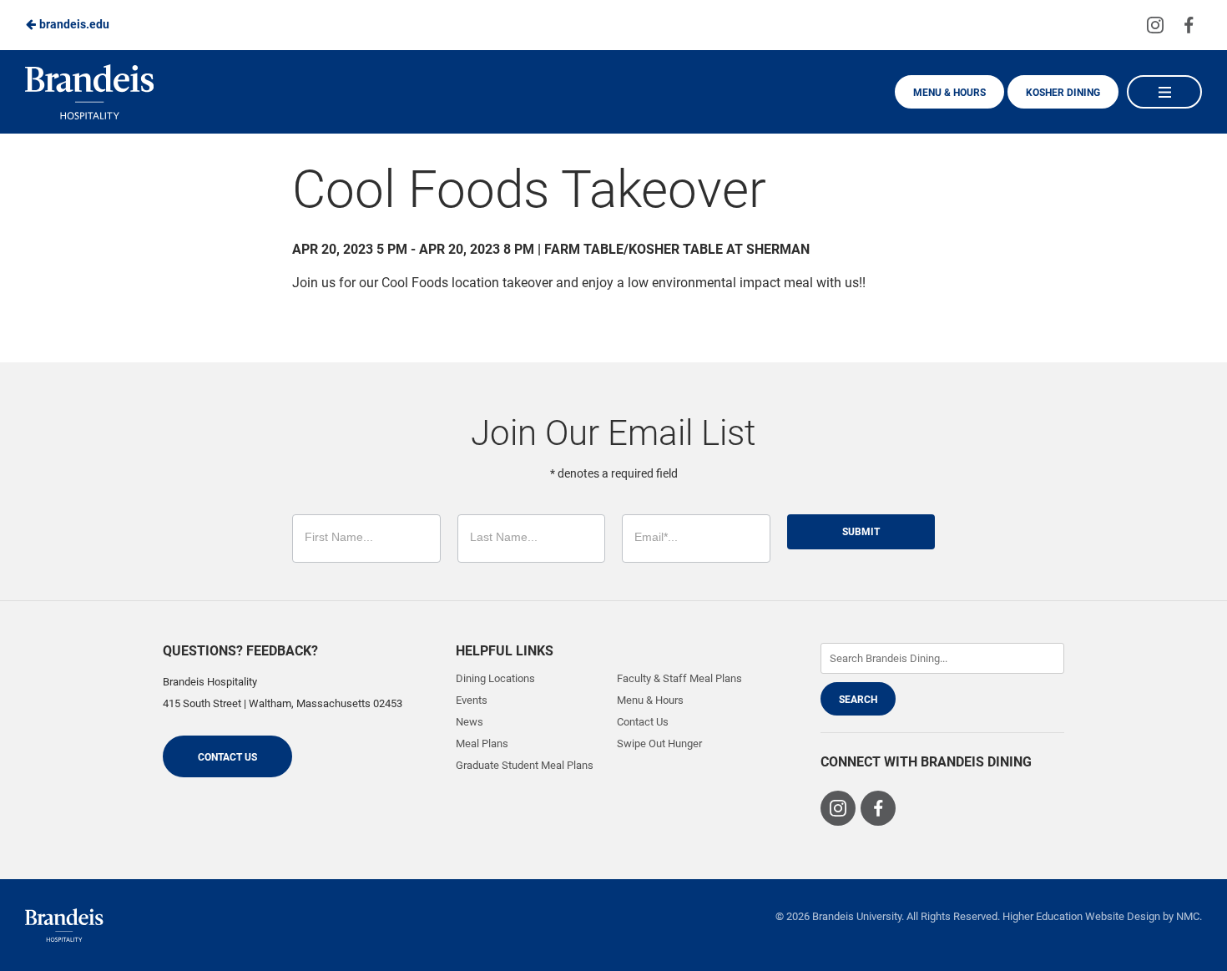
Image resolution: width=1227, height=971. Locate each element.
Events (471, 700)
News (469, 722)
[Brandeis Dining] (64, 925)
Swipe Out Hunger (659, 743)
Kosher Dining (1063, 93)
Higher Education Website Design (1081, 916)
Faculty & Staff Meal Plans (679, 678)
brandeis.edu (73, 24)
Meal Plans (482, 743)
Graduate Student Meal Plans (524, 765)
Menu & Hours (949, 93)
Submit (861, 532)
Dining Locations (495, 678)
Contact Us (227, 757)
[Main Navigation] (1164, 92)
